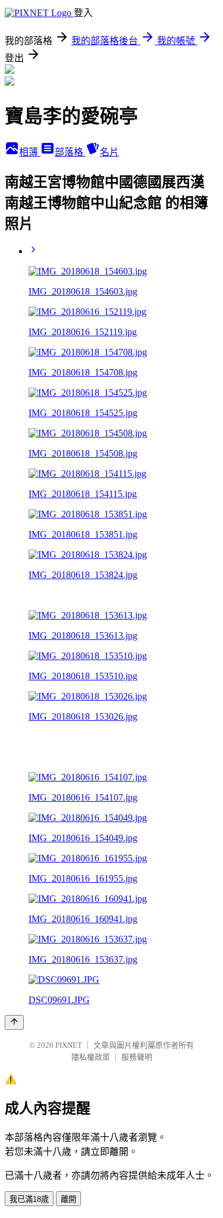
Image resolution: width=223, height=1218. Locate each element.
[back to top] (14, 1022)
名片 (109, 152)
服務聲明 (136, 1057)
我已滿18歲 (29, 1199)
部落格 (70, 152)
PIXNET (68, 1045)
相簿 (29, 152)
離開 (68, 1199)
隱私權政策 (90, 1057)
